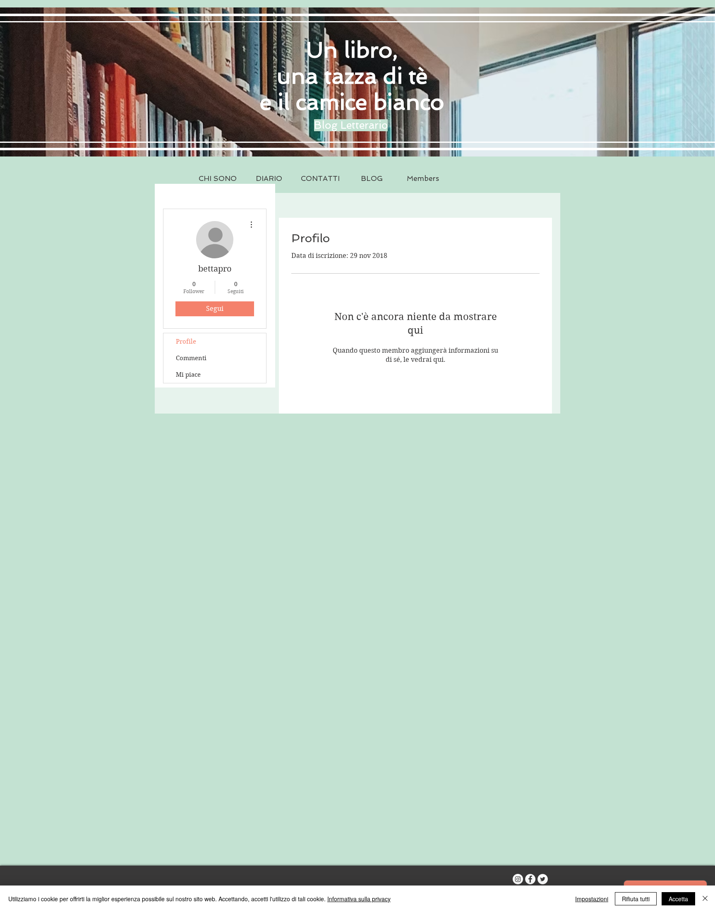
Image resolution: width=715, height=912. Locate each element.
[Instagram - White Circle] (518, 879)
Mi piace (188, 374)
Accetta (678, 899)
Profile (186, 341)
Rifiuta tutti (636, 899)
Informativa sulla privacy (359, 899)
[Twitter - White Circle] (542, 879)
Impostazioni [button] (591, 899)
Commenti (191, 358)
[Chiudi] (705, 898)
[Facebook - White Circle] (530, 879)
